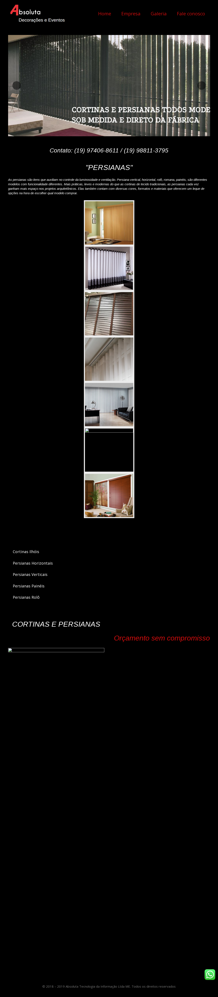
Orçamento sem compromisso (162, 638)
